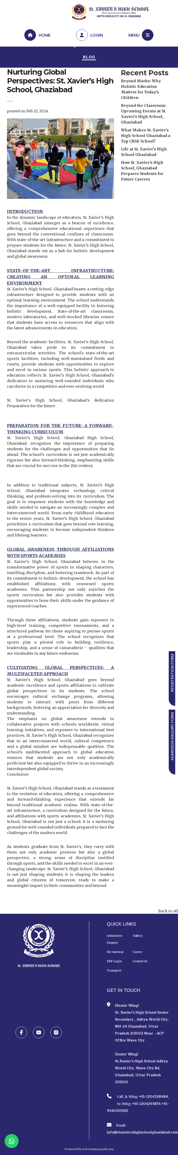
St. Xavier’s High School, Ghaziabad (40, 788)
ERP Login (114, 961)
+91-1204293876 (146, 1104)
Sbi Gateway (115, 952)
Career (137, 952)
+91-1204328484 (153, 1097)
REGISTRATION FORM (172, 673)
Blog (89, 57)
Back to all (168, 911)
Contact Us (140, 961)
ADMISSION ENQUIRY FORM (172, 736)
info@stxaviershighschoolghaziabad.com (142, 1132)
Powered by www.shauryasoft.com (89, 1149)
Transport (114, 970)
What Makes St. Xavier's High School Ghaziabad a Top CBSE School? (145, 135)
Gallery (138, 935)
